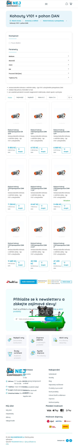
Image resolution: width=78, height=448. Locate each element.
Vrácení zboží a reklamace (57, 395)
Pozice (10, 97)
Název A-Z (41, 97)
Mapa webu (27, 374)
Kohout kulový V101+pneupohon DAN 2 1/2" (39, 245)
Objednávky (10, 414)
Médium (11, 56)
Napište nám (27, 396)
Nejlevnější (19, 97)
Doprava (51, 399)
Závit (10, 65)
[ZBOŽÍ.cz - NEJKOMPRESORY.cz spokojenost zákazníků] (39, 283)
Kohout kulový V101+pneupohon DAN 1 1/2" (62, 188)
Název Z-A (52, 97)
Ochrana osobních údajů (31, 387)
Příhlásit (50, 319)
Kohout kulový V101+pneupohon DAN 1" (16, 188)
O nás (25, 377)
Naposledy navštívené (56, 385)
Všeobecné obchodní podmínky (30, 391)
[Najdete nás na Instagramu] (70, 440)
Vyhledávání (52, 374)
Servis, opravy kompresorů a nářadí (32, 382)
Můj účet (9, 410)
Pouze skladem (16, 43)
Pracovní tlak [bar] (15, 73)
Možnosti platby (54, 402)
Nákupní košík (10, 421)
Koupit (20, 151)
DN (10, 69)
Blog (50, 381)
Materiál (12, 61)
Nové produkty (53, 392)
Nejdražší (30, 97)
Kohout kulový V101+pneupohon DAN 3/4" (62, 131)
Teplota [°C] (13, 78)
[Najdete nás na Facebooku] (67, 440)
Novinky (51, 377)
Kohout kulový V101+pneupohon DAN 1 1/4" (39, 188)
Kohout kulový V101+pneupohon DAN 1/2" (39, 131)
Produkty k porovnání (56, 388)
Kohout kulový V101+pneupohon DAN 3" (62, 245)
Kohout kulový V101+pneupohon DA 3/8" (15, 131)
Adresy (8, 417)
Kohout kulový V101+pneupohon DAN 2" (16, 245)
